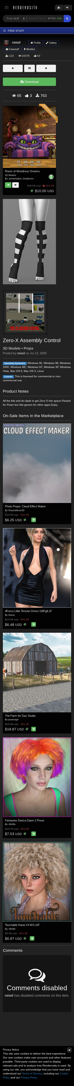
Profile (37, 42)
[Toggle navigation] (6, 7)
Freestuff (13, 49)
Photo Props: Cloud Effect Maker (25, 506)
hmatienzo (28, 178)
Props (28, 348)
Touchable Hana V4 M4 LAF (22, 924)
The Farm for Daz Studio (20, 715)
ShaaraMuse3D (16, 510)
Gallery (52, 42)
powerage (13, 719)
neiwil (21, 353)
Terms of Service (32, 1073)
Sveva (11, 615)
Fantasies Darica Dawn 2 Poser (24, 820)
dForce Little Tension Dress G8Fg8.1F (28, 611)
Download (31, 82)
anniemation (15, 178)
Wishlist (30, 49)
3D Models (11, 348)
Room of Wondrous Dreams (22, 171)
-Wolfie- (12, 824)
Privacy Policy (29, 1077)
